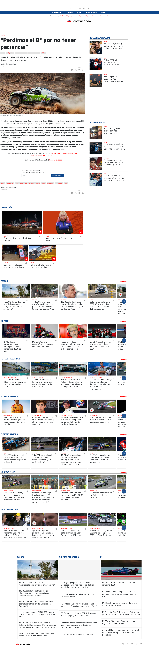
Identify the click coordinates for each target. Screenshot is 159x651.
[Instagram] (84, 8)
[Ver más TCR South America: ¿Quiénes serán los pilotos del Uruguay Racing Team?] (16, 368)
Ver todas (123, 281)
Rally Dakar (10, 53)
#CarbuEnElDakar (70, 153)
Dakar (3, 53)
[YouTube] (79, 8)
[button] (57, 12)
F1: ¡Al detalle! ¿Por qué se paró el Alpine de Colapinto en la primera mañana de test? (84, 16)
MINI (66, 183)
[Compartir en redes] (40, 236)
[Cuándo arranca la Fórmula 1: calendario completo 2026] (121, 570)
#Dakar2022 (57, 153)
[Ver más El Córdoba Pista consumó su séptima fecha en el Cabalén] (102, 482)
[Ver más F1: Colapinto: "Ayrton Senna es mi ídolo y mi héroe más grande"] (96, 163)
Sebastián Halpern (34, 53)
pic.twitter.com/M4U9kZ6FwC (42, 156)
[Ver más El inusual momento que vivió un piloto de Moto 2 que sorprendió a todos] (102, 406)
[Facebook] (70, 8)
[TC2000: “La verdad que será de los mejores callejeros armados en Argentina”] (37, 570)
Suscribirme (57, 175)
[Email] (88, 8)
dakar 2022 (59, 183)
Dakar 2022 (23, 53)
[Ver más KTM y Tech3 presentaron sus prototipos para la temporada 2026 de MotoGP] (16, 331)
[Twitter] (75, 8)
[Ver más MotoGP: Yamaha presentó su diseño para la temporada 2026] (44, 331)
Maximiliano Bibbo (9, 64)
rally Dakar (50, 183)
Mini (17, 53)
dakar (43, 53)
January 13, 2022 (55, 160)
